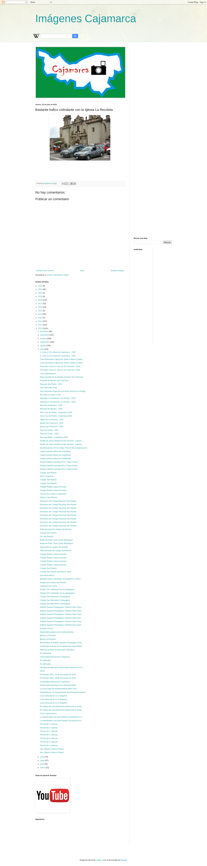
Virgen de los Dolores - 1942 (51, 420)
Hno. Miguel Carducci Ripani (52, 749)
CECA (42, 671)
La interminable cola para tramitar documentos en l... (61, 717)
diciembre (44, 331)
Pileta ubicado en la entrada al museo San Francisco (61, 377)
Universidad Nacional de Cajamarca (55, 657)
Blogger (124, 860)
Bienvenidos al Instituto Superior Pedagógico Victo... (61, 643)
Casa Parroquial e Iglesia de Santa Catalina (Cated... (61, 359)
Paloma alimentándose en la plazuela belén (58, 685)
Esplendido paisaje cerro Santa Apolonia (56, 632)
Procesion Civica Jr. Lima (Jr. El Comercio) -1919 (60, 370)
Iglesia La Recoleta (48, 635)
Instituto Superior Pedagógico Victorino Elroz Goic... (61, 618)
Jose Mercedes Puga (48, 388)
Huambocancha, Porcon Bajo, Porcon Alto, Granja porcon (63, 448)
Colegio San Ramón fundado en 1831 (55, 572)
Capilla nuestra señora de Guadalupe (55, 451)
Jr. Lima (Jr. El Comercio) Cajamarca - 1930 (58, 352)
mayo (42, 760)
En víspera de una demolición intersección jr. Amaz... (61, 710)
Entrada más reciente (45, 271)
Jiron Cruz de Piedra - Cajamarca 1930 (56, 416)
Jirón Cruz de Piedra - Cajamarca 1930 (56, 412)
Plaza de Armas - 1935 (49, 430)
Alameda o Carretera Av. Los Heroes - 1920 (58, 398)
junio (42, 757)
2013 (40, 318)
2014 (40, 314)
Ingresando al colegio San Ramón (54, 547)
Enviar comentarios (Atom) (58, 275)
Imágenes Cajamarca (85, 18)
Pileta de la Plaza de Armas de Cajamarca (57, 650)
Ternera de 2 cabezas (49, 724)
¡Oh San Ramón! (47, 536)
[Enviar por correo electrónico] (63, 183)
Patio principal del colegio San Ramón (56, 529)
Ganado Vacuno (46, 629)
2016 (40, 307)
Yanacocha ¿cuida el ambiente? (53, 494)
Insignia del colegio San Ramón (53, 582)
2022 (40, 289)
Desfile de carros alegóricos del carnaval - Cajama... (61, 441)
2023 (40, 286)
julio (42, 349)
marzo (43, 768)
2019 (40, 296)
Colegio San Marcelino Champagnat (55, 597)
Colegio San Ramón (48, 473)
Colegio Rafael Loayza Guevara (53, 487)
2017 (40, 304)
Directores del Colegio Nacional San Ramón (58, 501)
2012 (40, 321)
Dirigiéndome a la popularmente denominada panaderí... (63, 692)
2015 (40, 311)
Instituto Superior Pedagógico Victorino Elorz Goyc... (61, 607)
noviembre (44, 335)
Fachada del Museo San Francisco (54, 380)
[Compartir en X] (68, 183)
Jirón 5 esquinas (46, 476)
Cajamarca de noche (48, 586)
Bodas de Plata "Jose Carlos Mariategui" (56, 540)
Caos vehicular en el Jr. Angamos (53, 696)
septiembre (45, 342)
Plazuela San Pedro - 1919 (51, 384)
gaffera (99, 860)
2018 (40, 300)
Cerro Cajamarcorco (48, 713)
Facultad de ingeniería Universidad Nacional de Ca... (61, 667)
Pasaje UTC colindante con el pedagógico (57, 589)
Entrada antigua (117, 271)
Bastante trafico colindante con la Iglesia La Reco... (61, 579)
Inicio (82, 271)
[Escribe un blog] (66, 183)
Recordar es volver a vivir (50, 395)
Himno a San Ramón (48, 497)
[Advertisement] (108, 170)
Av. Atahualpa (45, 653)
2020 (40, 293)
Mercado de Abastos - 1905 (51, 405)
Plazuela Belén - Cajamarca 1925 (54, 437)
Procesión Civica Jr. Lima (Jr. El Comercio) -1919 (60, 366)
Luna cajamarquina (48, 374)
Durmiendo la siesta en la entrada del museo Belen (61, 646)
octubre (43, 339)
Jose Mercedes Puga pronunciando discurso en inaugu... (63, 391)
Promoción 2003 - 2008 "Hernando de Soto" (58, 675)
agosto (43, 345)
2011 (40, 325)
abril (42, 764)
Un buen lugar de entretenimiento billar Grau (58, 689)
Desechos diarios (47, 575)
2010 (40, 328)
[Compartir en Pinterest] (74, 183)
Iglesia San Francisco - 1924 (51, 423)
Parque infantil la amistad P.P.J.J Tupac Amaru (59, 462)
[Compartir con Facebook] (71, 183)
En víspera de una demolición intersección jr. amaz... (61, 706)
